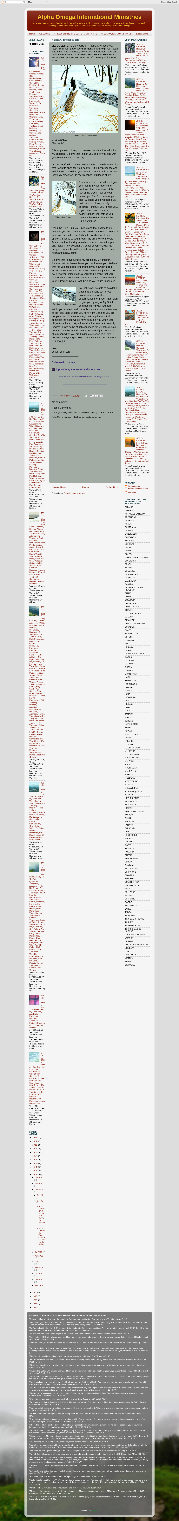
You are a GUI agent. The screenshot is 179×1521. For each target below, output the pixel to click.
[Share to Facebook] (99, 395)
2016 (34, 1160)
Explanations (142, 34)
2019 (34, 1149)
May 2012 (39, 1262)
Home (32, 34)
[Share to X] (96, 395)
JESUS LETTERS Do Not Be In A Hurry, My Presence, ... (40, 1215)
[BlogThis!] (93, 395)
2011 (34, 1292)
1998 (34, 1296)
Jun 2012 (39, 1256)
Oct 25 (40, 1201)
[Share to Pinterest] (101, 395)
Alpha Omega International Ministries (89, 17)
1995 (34, 1307)
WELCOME (44, 34)
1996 (34, 1304)
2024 (34, 1141)
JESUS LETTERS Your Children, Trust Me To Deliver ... (40, 1237)
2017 (34, 1156)
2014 (34, 1167)
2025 (34, 1137)
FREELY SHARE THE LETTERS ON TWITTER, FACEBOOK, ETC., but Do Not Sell (93, 34)
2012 (34, 1174)
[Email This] (91, 395)
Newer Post (59, 487)
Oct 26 (40, 1195)
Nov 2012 (39, 1184)
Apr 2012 (39, 1268)
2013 (34, 1171)
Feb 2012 (39, 1280)
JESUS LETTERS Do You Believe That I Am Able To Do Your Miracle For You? (137, 317)
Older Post (112, 487)
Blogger (94, 1510)
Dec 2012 (39, 1178)
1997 (34, 1300)
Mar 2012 (39, 1274)
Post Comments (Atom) (74, 493)
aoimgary (65, 396)
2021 (34, 1145)
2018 (34, 1152)
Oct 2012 (39, 1190)
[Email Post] (86, 396)
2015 (34, 1163)
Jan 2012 (39, 1286)
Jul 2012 (39, 1252)
